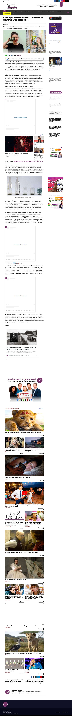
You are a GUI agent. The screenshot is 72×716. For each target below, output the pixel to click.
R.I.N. (13, 13)
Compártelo (18, 55)
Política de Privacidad (65, 711)
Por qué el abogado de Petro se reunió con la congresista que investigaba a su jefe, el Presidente (55, 97)
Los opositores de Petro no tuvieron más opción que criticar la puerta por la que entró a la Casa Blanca (55, 112)
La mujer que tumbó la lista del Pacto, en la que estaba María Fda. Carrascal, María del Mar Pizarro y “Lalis (55, 105)
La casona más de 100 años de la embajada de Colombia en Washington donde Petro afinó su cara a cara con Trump (54, 135)
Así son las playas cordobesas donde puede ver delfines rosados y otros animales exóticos (14, 681)
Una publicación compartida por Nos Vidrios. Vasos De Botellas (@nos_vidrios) (20, 131)
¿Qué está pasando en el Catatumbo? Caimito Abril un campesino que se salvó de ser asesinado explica (34, 681)
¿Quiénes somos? (58, 711)
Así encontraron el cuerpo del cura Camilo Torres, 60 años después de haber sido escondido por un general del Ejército (55, 120)
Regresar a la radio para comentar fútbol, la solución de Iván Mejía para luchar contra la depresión (55, 127)
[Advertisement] (24, 368)
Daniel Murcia (17, 690)
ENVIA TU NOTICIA (7, 13)
